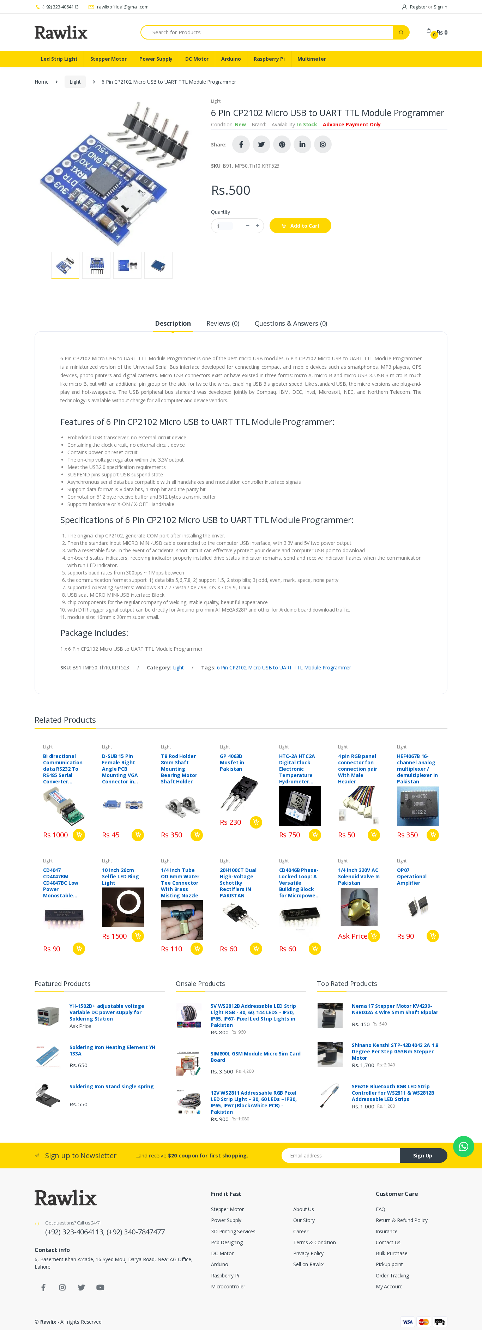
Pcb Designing (227, 1242)
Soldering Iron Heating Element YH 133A (112, 1050)
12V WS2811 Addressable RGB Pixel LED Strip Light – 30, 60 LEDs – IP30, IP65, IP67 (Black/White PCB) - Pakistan (254, 1102)
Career (300, 1231)
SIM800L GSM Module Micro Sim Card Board (256, 1057)
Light (75, 81)
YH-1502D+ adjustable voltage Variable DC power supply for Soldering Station (107, 1012)
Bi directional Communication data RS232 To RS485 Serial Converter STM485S (63, 769)
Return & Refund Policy (402, 1220)
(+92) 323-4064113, (76, 1231)
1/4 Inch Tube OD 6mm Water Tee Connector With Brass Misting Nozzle (180, 883)
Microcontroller (228, 1286)
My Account (389, 1286)
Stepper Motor (108, 58)
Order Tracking (392, 1275)
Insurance (387, 1231)
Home (41, 81)
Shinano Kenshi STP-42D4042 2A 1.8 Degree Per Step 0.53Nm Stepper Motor (395, 1051)
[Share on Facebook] (241, 144)
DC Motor (197, 58)
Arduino (231, 58)
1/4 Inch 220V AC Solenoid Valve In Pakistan (359, 876)
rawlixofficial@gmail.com (122, 7)
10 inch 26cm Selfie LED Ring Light (120, 876)
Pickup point (389, 1264)
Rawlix (48, 1321)
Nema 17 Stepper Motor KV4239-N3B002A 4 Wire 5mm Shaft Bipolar (395, 1009)
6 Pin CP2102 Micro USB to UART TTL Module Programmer (284, 667)
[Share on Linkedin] (302, 144)
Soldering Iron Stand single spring (112, 1086)
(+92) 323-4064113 (60, 7)
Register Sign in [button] (428, 7)
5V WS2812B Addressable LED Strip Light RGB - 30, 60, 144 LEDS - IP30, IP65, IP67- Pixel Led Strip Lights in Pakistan (253, 1015)
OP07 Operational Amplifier (412, 876)
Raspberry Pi (269, 58)
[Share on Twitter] (261, 144)
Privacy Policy (308, 1253)
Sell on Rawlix (308, 1264)
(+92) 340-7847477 (136, 1231)
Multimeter (311, 58)
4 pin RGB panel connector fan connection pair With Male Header (357, 769)
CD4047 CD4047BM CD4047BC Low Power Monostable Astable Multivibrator (60, 883)
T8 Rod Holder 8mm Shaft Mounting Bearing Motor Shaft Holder (179, 769)
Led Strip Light (59, 58)
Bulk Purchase (392, 1253)
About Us (303, 1209)
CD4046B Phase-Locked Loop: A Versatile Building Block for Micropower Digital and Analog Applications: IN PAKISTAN (299, 883)
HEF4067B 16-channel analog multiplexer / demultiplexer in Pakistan (417, 769)
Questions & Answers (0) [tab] (291, 323)
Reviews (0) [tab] (222, 323)
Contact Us (388, 1242)
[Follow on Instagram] (323, 144)
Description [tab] (173, 323)
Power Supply (156, 58)
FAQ (381, 1209)
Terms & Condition (314, 1242)
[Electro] (61, 32)
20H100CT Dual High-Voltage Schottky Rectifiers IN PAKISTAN (238, 883)
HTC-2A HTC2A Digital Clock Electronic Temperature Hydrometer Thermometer (297, 769)
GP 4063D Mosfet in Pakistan (232, 762)
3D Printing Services (233, 1231)
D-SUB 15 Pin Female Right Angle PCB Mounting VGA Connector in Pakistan (120, 769)
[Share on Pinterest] (282, 144)
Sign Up (422, 1155)
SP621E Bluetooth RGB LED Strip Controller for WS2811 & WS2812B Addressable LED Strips (393, 1092)
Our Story (304, 1220)
